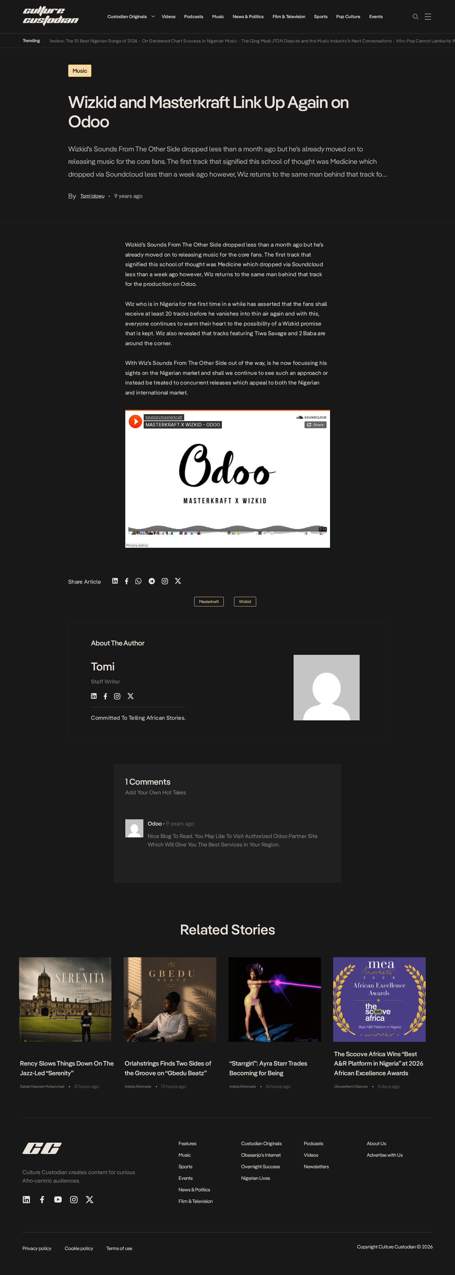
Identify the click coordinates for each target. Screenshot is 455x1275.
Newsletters (316, 1167)
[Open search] (415, 16)
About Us (376, 1143)
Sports (321, 16)
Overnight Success (260, 1167)
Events (376, 16)
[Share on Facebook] (126, 582)
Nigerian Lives (255, 1178)
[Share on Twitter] (178, 582)
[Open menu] (428, 16)
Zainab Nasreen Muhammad (42, 1086)
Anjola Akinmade (138, 1086)
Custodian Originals (127, 16)
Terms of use (119, 1248)
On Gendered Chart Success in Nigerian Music (176, 40)
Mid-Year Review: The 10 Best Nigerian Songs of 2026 (70, 40)
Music (218, 16)
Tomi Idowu (92, 196)
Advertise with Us (385, 1155)
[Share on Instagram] (165, 582)
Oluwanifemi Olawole (351, 1086)
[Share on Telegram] (152, 582)
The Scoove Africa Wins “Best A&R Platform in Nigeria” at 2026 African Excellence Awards (378, 1063)
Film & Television (289, 16)
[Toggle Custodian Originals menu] (153, 16)
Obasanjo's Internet (261, 1155)
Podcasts (193, 16)
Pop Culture (348, 16)
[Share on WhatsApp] (138, 582)
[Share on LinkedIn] (115, 582)
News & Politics (248, 16)
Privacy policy (36, 1248)
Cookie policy (79, 1248)
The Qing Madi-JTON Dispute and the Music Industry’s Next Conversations (303, 40)
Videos (168, 16)
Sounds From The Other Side (184, 244)
